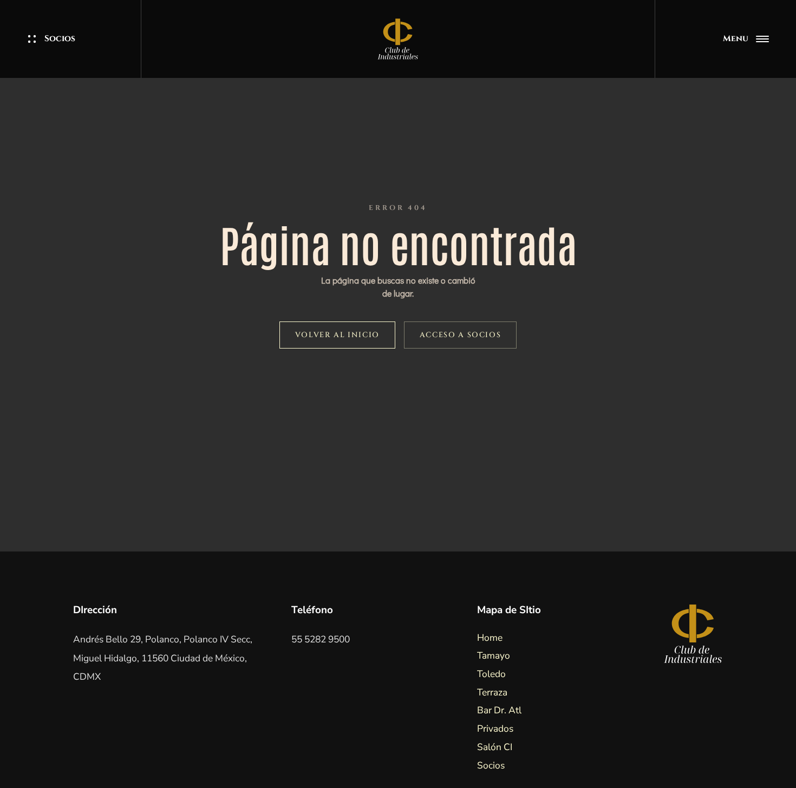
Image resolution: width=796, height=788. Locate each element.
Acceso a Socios (460, 335)
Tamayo (493, 655)
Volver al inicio (337, 335)
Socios (59, 39)
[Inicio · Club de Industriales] (398, 39)
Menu (735, 38)
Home (490, 637)
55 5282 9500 (320, 639)
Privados (495, 728)
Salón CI (494, 746)
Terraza (492, 692)
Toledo (491, 673)
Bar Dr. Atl (499, 710)
